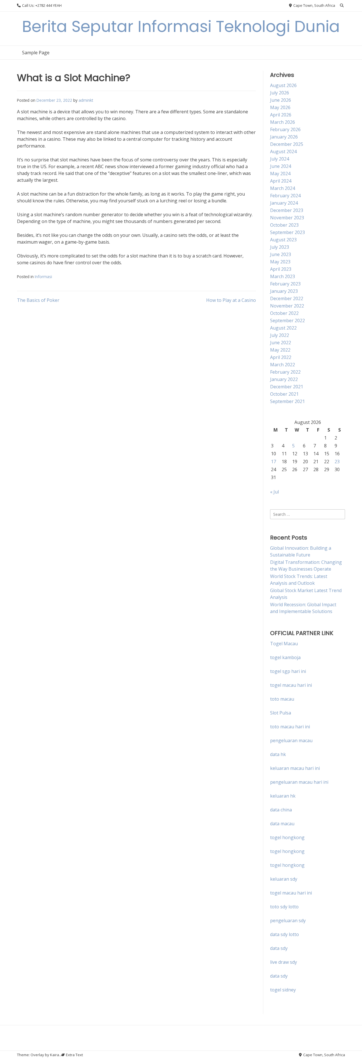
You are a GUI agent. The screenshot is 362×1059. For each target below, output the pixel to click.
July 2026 (279, 93)
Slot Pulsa (280, 713)
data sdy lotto (284, 934)
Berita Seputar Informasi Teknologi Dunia (181, 26)
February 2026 (285, 129)
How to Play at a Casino (231, 300)
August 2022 (283, 328)
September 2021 (287, 401)
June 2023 (280, 254)
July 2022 (279, 335)
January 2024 (284, 203)
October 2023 (284, 225)
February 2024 (285, 195)
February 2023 (285, 284)
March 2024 (282, 188)
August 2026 (283, 85)
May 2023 (280, 262)
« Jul (274, 492)
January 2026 (284, 137)
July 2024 (279, 159)
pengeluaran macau (291, 740)
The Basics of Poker (38, 300)
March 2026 (282, 122)
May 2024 (280, 173)
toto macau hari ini (290, 727)
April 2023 (280, 269)
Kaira (54, 1054)
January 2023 (284, 291)
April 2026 (280, 115)
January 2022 (284, 379)
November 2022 (287, 306)
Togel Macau (284, 643)
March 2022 (282, 364)
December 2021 (286, 387)
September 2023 (287, 232)
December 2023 (286, 210)
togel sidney (283, 990)
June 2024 (280, 166)
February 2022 (285, 372)
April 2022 (280, 357)
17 (273, 461)
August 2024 (283, 151)
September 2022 (287, 320)
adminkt (86, 100)
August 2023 (283, 240)
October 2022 (284, 313)
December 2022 (286, 298)
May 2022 (280, 350)
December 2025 (286, 144)
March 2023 (282, 276)
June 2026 (280, 100)
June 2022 (280, 342)
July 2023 (279, 247)
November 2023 (287, 218)
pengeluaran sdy (288, 920)
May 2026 (280, 107)
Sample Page (35, 52)
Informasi (43, 276)
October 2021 (284, 394)
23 (337, 461)
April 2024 (280, 181)
